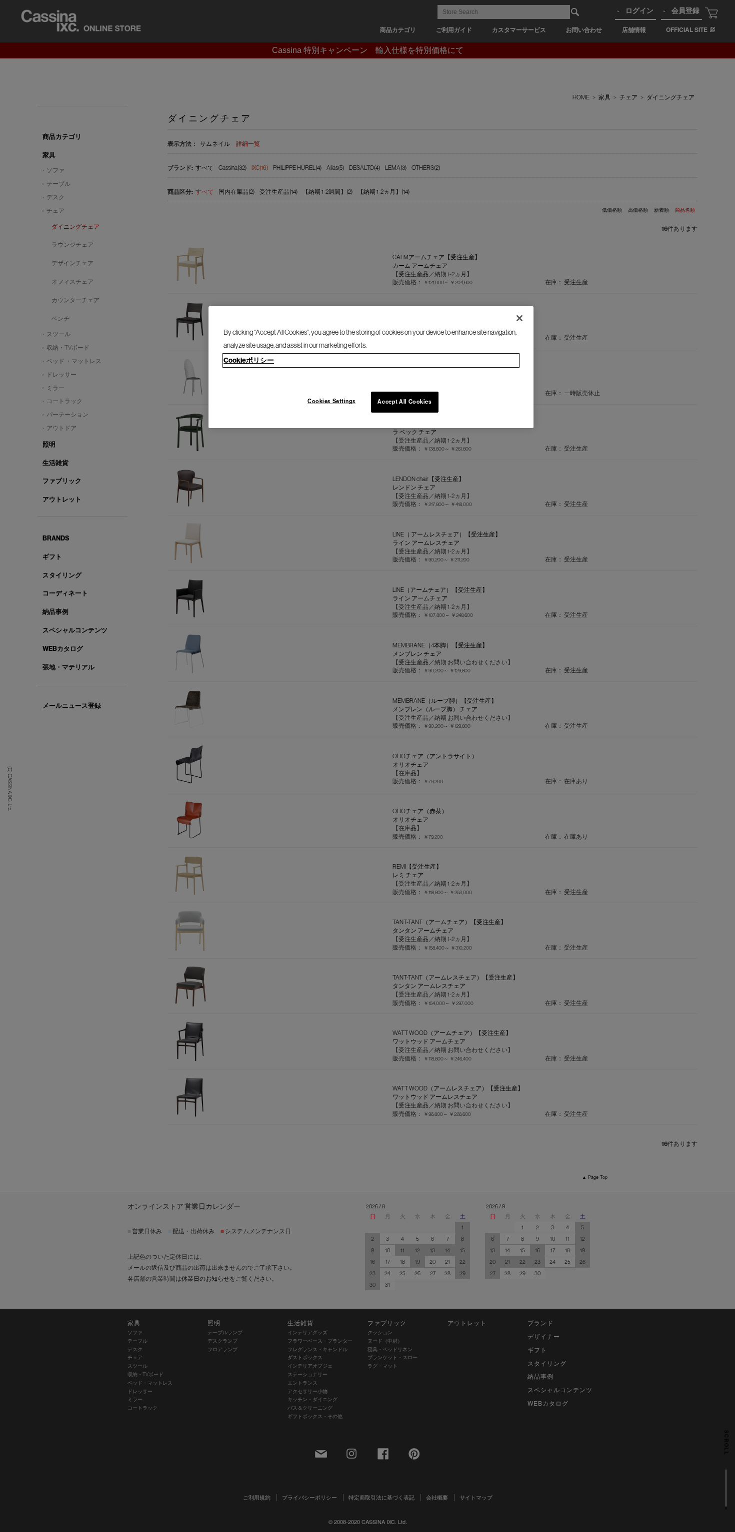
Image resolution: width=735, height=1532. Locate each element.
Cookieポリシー (249, 360)
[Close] (519, 318)
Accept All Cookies (405, 401)
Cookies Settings (332, 401)
